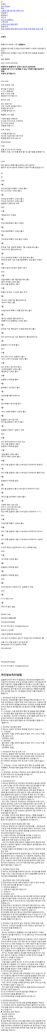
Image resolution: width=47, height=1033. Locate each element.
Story (3, 6)
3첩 (14, 11)
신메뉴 (3, 11)
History (7, 6)
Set (22, 11)
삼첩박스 (10, 20)
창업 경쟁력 (5, 29)
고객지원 (9, 23)
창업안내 (22, 28)
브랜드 (5, 5)
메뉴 (12, 9)
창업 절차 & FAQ (17, 29)
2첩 (11, 11)
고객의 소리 (5, 24)
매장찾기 (4, 14)
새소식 (7, 18)
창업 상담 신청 (37, 29)
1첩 (8, 11)
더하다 (18, 11)
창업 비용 (27, 29)
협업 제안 (14, 24)
